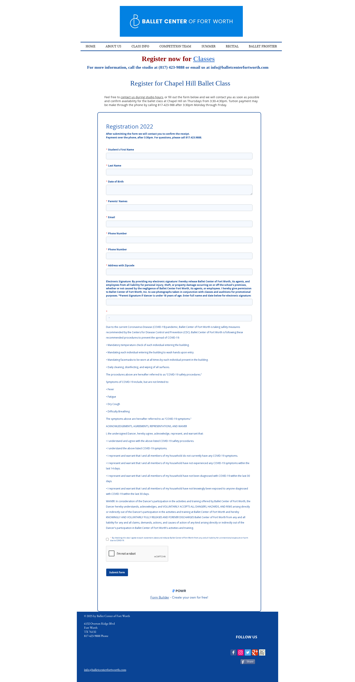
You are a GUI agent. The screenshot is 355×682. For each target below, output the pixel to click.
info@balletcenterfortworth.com (240, 67)
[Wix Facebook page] (233, 652)
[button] (140, 46)
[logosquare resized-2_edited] (262, 652)
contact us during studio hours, (142, 97)
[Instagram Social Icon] (240, 652)
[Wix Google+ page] (255, 652)
